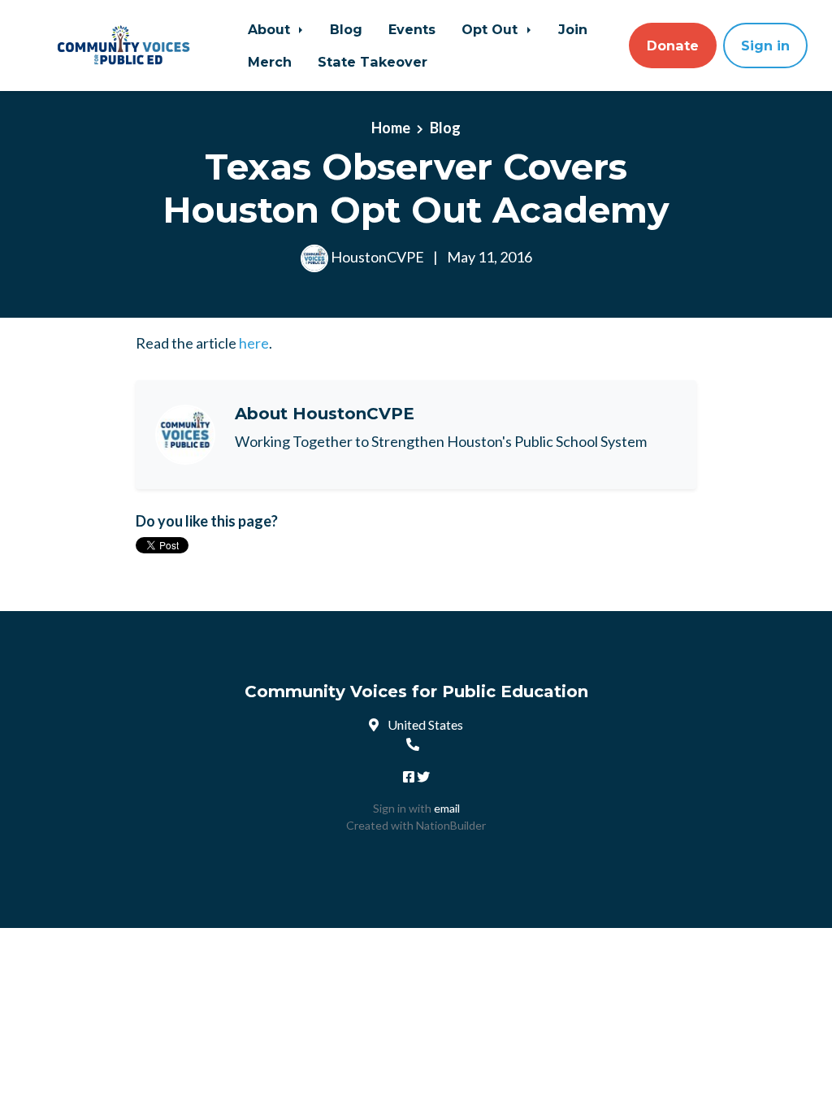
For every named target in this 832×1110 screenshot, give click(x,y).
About (271, 29)
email (447, 808)
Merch (270, 62)
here (254, 343)
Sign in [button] (765, 45)
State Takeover (372, 62)
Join (572, 29)
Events (412, 29)
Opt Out (492, 29)
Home (390, 128)
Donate (673, 45)
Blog (346, 29)
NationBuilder (451, 825)
